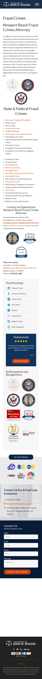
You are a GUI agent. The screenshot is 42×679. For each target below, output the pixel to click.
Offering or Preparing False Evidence (19, 173)
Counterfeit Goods (12, 128)
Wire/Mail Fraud (11, 165)
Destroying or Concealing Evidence (18, 134)
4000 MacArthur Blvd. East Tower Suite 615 (19, 268)
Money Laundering (12, 168)
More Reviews (21, 361)
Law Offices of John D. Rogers (19, 226)
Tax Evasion (9, 190)
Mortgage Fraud (11, 170)
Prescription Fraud (12, 182)
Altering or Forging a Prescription (18, 120)
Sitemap (21, 663)
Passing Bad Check (12, 176)
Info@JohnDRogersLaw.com (19, 504)
